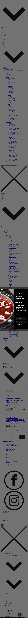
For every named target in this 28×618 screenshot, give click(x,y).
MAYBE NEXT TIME (21, 326)
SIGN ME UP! (21, 324)
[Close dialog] (26, 290)
